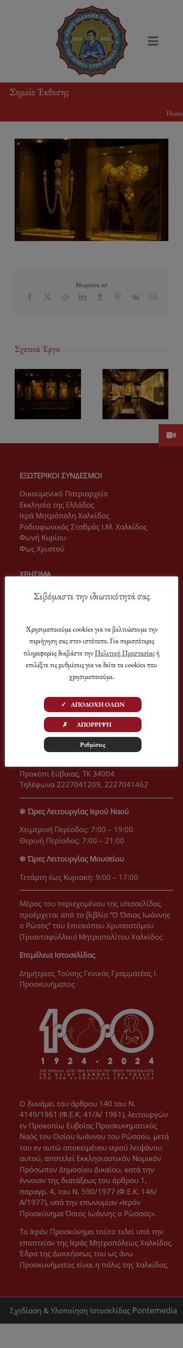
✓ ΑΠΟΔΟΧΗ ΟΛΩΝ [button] (93, 704)
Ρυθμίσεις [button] (92, 744)
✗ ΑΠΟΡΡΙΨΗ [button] (92, 724)
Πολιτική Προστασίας (125, 652)
